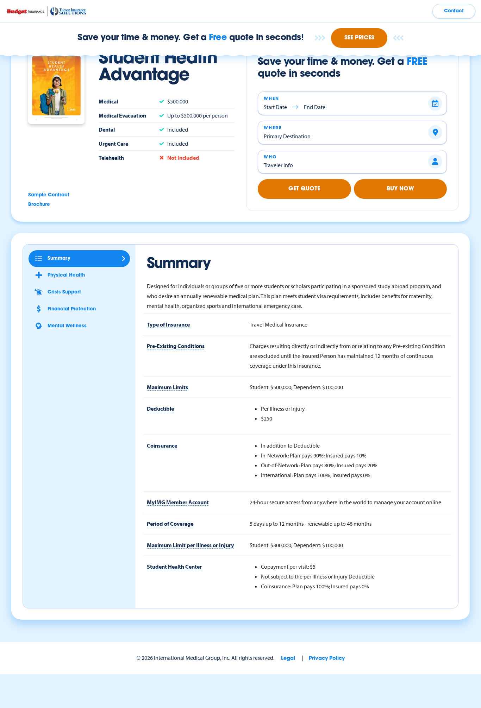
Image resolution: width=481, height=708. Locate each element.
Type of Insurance (168, 324)
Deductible (160, 408)
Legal (288, 658)
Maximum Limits (167, 387)
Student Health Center (174, 566)
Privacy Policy (327, 658)
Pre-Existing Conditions (176, 345)
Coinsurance (162, 445)
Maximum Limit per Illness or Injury (190, 545)
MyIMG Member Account (178, 502)
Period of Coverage (170, 523)
